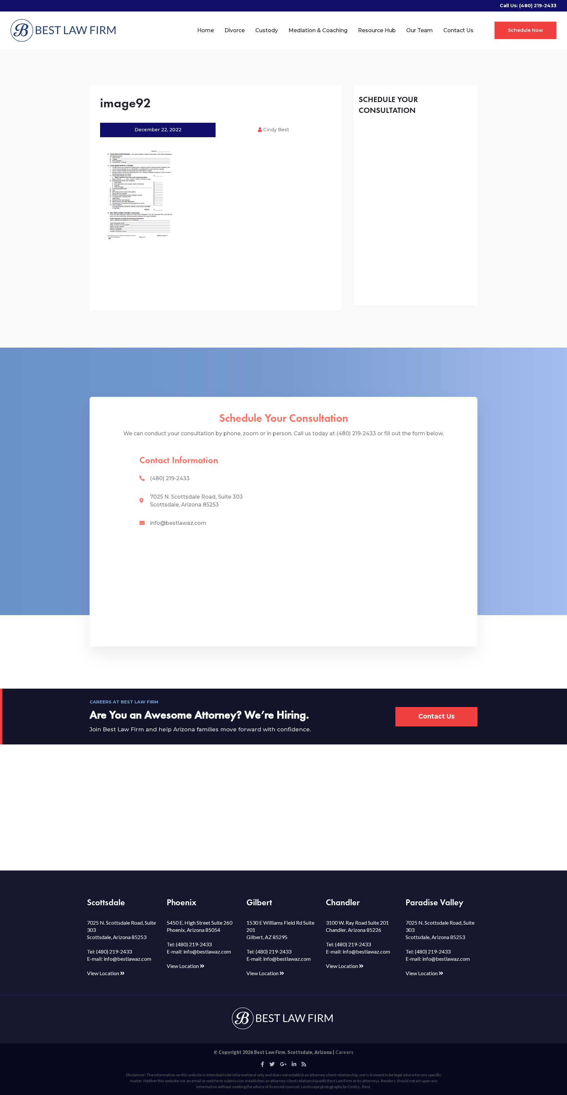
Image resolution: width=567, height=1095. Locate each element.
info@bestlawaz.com (178, 523)
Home (205, 30)
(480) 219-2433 (537, 6)
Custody (266, 30)
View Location (103, 973)
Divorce (234, 30)
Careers (344, 1052)
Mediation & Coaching (317, 30)
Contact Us (458, 30)
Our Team (419, 30)
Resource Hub (377, 30)
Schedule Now (525, 30)
